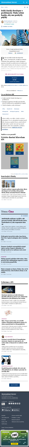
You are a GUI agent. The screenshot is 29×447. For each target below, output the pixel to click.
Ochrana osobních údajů (17, 415)
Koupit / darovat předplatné (7, 427)
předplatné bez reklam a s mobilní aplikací (16, 85)
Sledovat (10, 53)
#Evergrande (5, 111)
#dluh (22, 111)
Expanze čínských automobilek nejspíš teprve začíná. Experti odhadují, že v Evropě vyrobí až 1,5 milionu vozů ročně (13, 248)
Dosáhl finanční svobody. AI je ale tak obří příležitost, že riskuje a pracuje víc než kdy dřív (14, 370)
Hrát (9, 153)
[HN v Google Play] (6, 410)
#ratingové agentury (14, 111)
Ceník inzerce (4, 423)
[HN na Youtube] (19, 403)
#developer (16, 108)
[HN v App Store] (15, 410)
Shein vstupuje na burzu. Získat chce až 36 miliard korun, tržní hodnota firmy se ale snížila (14, 270)
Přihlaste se (20, 90)
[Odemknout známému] (27, 7)
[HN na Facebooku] (11, 403)
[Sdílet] (24, 7)
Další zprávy (14, 385)
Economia (4, 419)
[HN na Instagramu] (13, 403)
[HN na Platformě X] (9, 403)
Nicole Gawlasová (8, 21)
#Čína (3, 108)
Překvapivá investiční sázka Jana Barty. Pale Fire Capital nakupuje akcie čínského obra (14, 238)
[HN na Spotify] (17, 403)
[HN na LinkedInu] (15, 403)
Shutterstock (23, 44)
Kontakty (3, 415)
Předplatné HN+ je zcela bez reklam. (21, 173)
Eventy (3, 429)
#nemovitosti (5, 114)
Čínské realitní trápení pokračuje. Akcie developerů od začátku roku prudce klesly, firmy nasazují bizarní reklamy (14, 191)
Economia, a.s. (10, 396)
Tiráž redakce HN (5, 417)
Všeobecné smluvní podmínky (18, 421)
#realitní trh (9, 108)
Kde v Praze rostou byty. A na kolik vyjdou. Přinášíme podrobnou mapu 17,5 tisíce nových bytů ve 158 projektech (14, 322)
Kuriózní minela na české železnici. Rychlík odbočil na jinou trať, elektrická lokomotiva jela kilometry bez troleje (14, 297)
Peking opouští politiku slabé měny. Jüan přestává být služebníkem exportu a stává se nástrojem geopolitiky (14, 260)
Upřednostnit (20, 53)
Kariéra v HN (4, 421)
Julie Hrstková (9, 336)
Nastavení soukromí (16, 419)
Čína (11, 212)
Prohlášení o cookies (16, 417)
